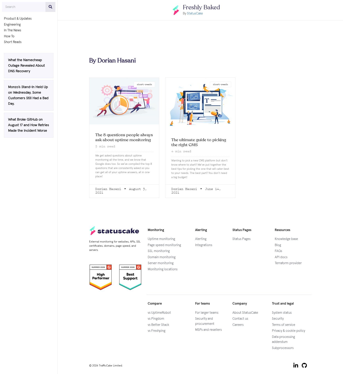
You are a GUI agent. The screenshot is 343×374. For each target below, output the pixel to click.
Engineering (12, 24)
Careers (238, 325)
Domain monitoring (161, 257)
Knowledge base (286, 239)
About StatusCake (245, 313)
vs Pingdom (156, 318)
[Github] (304, 365)
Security (278, 318)
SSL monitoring (159, 251)
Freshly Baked (201, 7)
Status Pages (241, 239)
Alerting (200, 239)
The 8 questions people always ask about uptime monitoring (124, 137)
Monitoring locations (162, 269)
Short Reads (12, 42)
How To (9, 36)
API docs (281, 257)
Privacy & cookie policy (288, 331)
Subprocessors (283, 348)
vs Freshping (156, 331)
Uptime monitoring (161, 239)
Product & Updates (18, 18)
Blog (278, 245)
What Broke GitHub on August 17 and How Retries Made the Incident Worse (28, 125)
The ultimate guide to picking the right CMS (198, 142)
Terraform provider (288, 263)
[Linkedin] (296, 365)
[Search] (50, 7)
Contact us (240, 318)
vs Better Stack (158, 325)
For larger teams (206, 313)
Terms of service (283, 325)
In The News (12, 30)
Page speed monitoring (164, 245)
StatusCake (195, 13)
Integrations (203, 245)
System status (282, 313)
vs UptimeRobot (159, 313)
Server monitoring (160, 263)
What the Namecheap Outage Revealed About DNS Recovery (26, 65)
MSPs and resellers (208, 330)
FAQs (278, 251)
